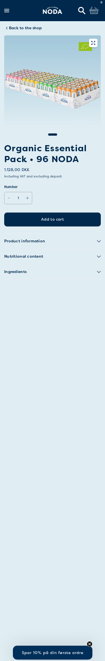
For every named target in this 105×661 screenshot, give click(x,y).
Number (11, 187)
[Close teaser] (89, 644)
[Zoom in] (93, 43)
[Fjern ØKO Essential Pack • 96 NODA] (8, 198)
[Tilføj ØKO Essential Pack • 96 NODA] (27, 198)
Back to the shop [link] (25, 27)
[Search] (81, 10)
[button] (52, 653)
